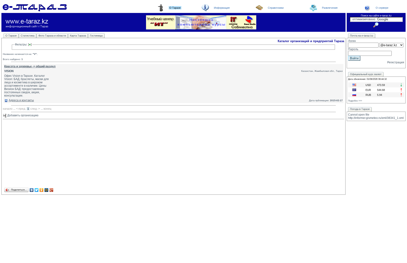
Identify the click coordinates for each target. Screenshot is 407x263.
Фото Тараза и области (52, 35)
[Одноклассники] (41, 190)
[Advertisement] (144, 154)
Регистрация (395, 62)
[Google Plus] (51, 190)
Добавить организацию (22, 115)
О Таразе (11, 35)
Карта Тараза (78, 35)
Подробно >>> (355, 101)
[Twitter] (36, 190)
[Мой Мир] (46, 190)
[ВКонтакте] (31, 190)
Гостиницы (96, 35)
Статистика (27, 35)
